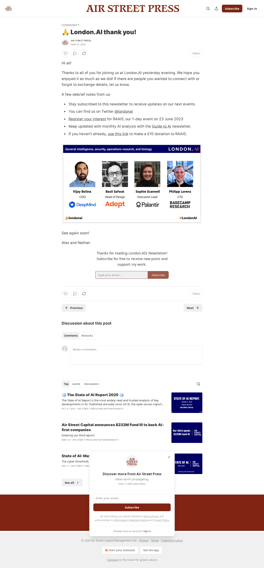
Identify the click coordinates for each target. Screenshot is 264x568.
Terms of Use (150, 516)
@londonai (124, 111)
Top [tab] (66, 384)
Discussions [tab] (91, 384)
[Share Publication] (216, 8)
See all (69, 482)
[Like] (65, 53)
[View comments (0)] (75, 53)
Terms (155, 540)
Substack (113, 560)
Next (190, 308)
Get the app (151, 550)
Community (70, 25)
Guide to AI (161, 126)
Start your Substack (122, 550)
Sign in (252, 8)
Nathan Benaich (113, 408)
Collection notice (172, 540)
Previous (76, 308)
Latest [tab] (76, 384)
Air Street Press (81, 40)
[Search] (208, 8)
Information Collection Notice (131, 520)
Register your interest (87, 119)
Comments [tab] (71, 335)
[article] (132, 404)
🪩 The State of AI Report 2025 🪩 (93, 395)
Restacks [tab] (87, 335)
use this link (118, 134)
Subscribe (232, 8)
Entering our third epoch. (78, 435)
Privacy (144, 540)
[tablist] (78, 335)
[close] (169, 457)
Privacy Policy (161, 520)
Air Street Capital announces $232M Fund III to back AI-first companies (113, 427)
